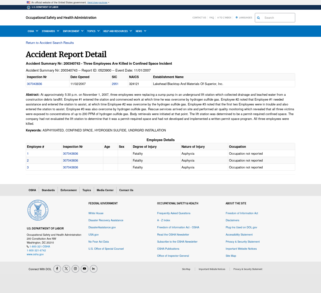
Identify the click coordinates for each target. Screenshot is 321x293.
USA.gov (93, 234)
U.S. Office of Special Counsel (106, 248)
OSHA (31, 31)
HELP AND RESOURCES (115, 31)
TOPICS (91, 31)
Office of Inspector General (173, 255)
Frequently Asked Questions (173, 213)
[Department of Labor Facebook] (57, 269)
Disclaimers (232, 220)
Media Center (105, 190)
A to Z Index (224, 17)
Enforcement (69, 190)
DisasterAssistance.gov (102, 227)
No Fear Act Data (98, 241)
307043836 (34, 83)
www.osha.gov (35, 254)
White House (95, 213)
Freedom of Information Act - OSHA (178, 227)
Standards (48, 190)
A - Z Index (163, 220)
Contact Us (199, 17)
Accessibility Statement (239, 234)
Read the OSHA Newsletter (173, 234)
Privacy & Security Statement (243, 241)
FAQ (212, 17)
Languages (245, 17)
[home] (38, 209)
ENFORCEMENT (71, 31)
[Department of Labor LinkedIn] (94, 269)
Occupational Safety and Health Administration (61, 17)
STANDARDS (49, 31)
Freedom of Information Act (242, 213)
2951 (115, 83)
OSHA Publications (168, 248)
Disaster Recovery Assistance (105, 220)
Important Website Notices (241, 248)
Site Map (231, 255)
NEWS (139, 31)
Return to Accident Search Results (50, 42)
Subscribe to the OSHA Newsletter (177, 241)
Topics (86, 190)
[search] (258, 17)
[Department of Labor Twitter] (66, 269)
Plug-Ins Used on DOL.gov (241, 227)
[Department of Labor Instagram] (75, 269)
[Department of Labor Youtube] (84, 269)
